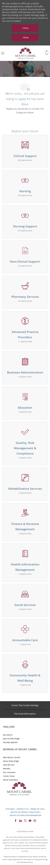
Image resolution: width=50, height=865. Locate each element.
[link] (25, 53)
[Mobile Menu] (2, 53)
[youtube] (30, 820)
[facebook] (15, 820)
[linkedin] (20, 820)
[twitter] (25, 820)
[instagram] (34, 820)
